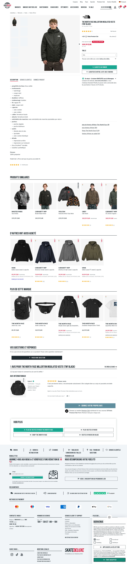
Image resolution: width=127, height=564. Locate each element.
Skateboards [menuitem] (43, 7)
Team (86, 2)
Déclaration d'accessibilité (44, 561)
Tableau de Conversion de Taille (72, 526)
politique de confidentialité (108, 556)
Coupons (75, 2)
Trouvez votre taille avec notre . (96, 59)
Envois (15, 450)
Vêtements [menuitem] (64, 7)
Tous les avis (68, 528)
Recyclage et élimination (71, 532)
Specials (92, 2)
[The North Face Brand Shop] (99, 17)
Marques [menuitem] (18, 7)
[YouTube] (21, 555)
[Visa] (48, 507)
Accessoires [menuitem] (74, 7)
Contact (67, 534)
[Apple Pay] (94, 507)
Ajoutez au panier (101, 67)
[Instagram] (11, 555)
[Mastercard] (17, 507)
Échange (55, 450)
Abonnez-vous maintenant (28, 477)
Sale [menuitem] (92, 7)
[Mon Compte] (115, 7)
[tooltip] (115, 36)
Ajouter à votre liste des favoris (101, 72)
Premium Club (101, 2)
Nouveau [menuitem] (84, 7)
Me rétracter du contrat (71, 537)
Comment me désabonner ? (18, 482)
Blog (81, 2)
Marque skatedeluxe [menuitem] (30, 7)
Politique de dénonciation (43, 559)
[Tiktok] (16, 555)
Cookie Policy (40, 557)
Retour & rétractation (70, 523)
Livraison (67, 521)
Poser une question (38, 358)
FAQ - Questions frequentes (72, 530)
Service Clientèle (111, 2)
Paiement (67, 519)
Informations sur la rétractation (72, 525)
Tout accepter (111, 560)
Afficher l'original (32, 387)
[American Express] (63, 507)
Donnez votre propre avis (92, 406)
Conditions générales (42, 553)
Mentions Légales (43, 549)
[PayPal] (79, 507)
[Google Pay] (110, 507)
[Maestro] (33, 507)
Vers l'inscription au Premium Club (93, 479)
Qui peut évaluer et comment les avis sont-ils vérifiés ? (27, 372)
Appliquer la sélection (111, 547)
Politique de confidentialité (44, 555)
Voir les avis (113, 31)
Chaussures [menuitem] (54, 7)
